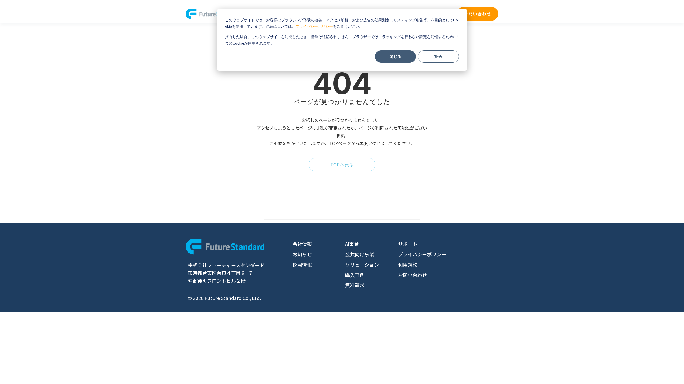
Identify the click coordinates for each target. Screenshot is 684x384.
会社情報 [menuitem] (302, 243)
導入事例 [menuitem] (354, 274)
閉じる (396, 56)
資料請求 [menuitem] (354, 285)
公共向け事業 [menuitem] (359, 254)
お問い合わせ (477, 13)
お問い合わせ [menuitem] (412, 274)
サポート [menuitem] (407, 243)
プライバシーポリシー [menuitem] (422, 254)
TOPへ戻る (342, 164)
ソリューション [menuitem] (362, 264)
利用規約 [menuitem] (407, 264)
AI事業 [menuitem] (352, 243)
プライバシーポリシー (314, 26)
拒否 (438, 56)
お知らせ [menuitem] (302, 254)
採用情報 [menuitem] (302, 264)
